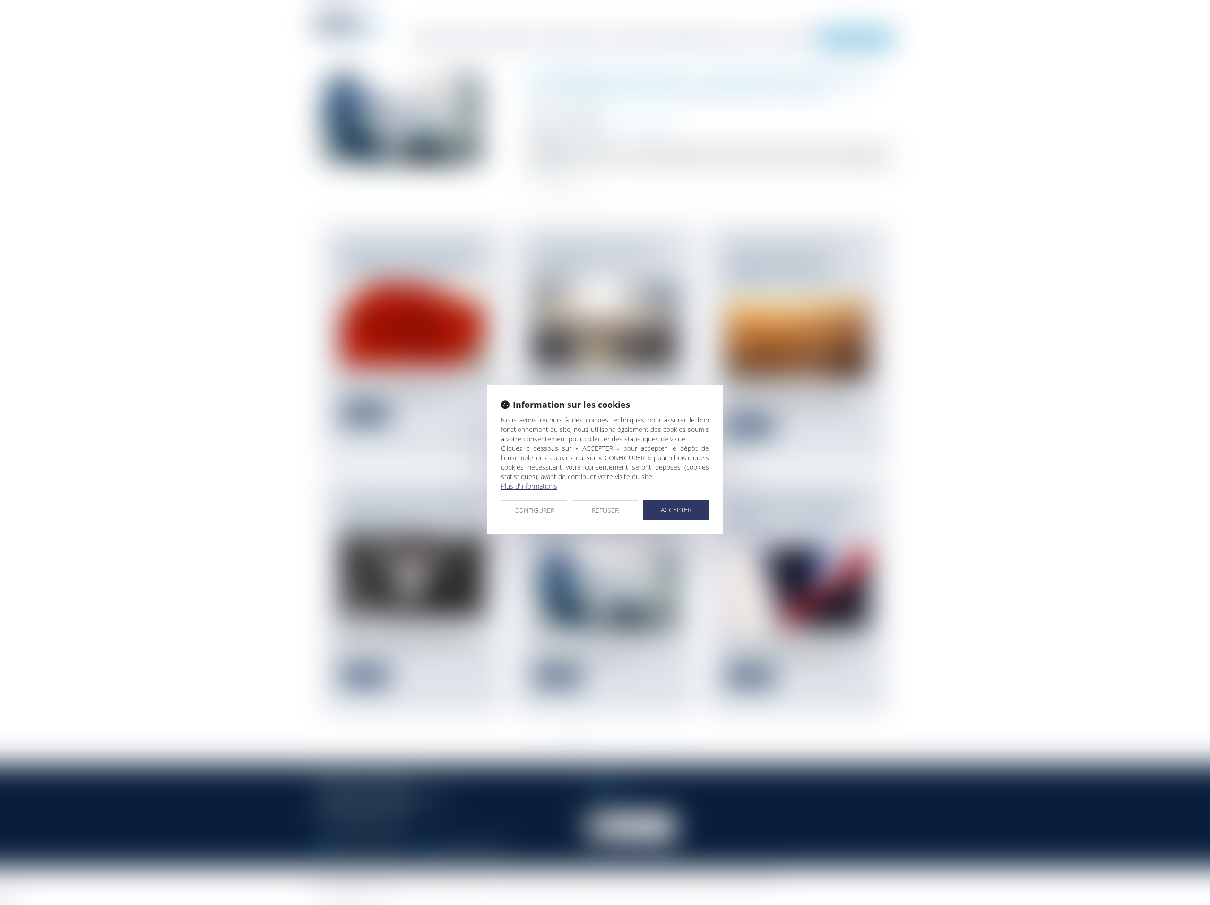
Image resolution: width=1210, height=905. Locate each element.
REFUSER (605, 510)
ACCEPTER (676, 509)
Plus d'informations (529, 486)
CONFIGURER (534, 510)
